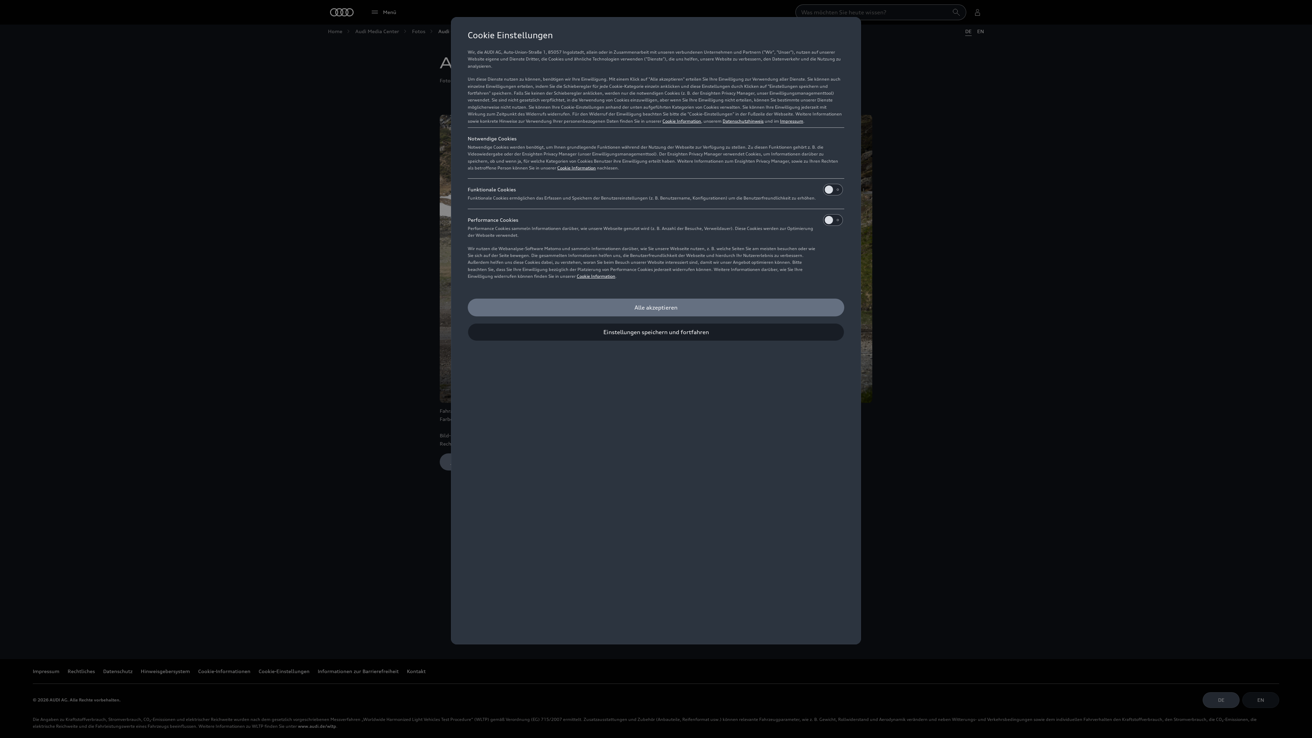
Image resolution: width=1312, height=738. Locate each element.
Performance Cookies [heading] (493, 220)
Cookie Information (681, 121)
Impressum (791, 121)
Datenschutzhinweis (743, 121)
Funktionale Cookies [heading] (492, 189)
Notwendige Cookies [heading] (492, 138)
